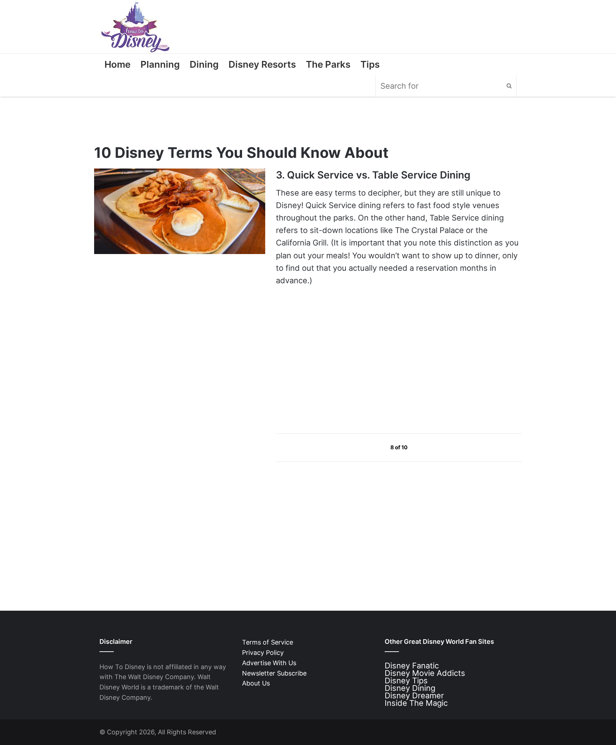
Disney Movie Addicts (425, 673)
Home (117, 64)
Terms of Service (267, 642)
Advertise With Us (269, 663)
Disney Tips (406, 680)
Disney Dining (410, 688)
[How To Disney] (135, 26)
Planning (160, 64)
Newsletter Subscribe (274, 673)
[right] (424, 447)
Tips (370, 64)
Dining (204, 64)
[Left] (374, 447)
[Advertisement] (329, 359)
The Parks (328, 64)
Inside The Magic (416, 703)
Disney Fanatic (412, 665)
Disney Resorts (262, 64)
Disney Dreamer (414, 695)
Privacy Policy (263, 652)
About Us (256, 683)
